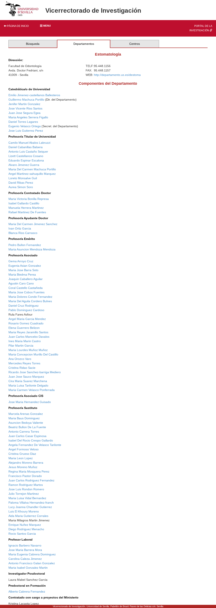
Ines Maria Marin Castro (24, 341)
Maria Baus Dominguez (24, 418)
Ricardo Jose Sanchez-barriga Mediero (34, 372)
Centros (134, 43)
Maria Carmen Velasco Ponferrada (31, 390)
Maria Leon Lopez (20, 458)
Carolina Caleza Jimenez (25, 558)
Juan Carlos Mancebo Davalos (28, 336)
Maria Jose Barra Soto (23, 270)
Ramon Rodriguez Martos (25, 484)
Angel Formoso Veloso (23, 449)
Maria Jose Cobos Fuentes (26, 292)
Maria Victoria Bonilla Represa (28, 199)
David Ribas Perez (20, 182)
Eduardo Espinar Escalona (26, 160)
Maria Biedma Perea (22, 274)
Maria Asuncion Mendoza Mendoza (31, 249)
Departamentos (83, 43)
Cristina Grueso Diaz (22, 453)
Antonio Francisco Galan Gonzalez (31, 563)
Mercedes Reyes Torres (24, 363)
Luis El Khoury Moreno (23, 511)
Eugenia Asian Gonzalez (24, 265)
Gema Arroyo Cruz (20, 261)
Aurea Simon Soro (20, 187)
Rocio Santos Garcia (22, 533)
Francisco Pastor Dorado (25, 476)
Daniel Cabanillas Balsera (25, 147)
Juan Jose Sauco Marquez (26, 376)
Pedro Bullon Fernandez (24, 245)
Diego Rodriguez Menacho (26, 529)
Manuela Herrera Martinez (26, 207)
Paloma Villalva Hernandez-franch (31, 502)
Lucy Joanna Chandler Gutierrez (30, 507)
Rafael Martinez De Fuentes (27, 212)
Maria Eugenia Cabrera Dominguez (32, 554)
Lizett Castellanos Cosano (25, 156)
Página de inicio (17, 26)
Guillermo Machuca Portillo (26, 99)
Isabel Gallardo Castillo (23, 203)
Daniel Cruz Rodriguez (23, 305)
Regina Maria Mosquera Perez (28, 471)
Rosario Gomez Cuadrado (25, 323)
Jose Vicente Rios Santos (25, 108)
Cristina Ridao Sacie (21, 367)
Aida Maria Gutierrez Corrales (28, 516)
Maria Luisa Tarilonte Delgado (28, 385)
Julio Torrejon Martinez (23, 493)
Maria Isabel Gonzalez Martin (28, 567)
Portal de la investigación (200, 28)
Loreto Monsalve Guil (22, 178)
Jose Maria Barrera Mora (25, 550)
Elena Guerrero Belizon (24, 327)
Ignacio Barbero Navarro (24, 545)
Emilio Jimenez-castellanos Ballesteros (34, 95)
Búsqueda (32, 43)
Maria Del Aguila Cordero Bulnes (30, 301)
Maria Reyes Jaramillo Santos (28, 332)
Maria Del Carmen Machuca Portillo (32, 169)
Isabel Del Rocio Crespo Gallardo (30, 440)
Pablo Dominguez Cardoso (26, 310)
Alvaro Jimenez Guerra (23, 165)
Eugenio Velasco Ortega (24, 126)
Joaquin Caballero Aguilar (25, 279)
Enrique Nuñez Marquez (24, 524)
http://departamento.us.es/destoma (117, 75)
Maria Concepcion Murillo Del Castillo (33, 354)
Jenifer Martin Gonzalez (24, 104)
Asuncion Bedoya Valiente (25, 422)
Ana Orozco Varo (19, 359)
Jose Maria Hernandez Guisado (29, 402)
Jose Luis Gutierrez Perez (25, 130)
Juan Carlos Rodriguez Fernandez (31, 480)
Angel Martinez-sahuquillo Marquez (32, 173)
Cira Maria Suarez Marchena (27, 381)
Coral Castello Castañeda (25, 288)
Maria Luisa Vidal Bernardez (27, 498)
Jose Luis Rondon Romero (26, 489)
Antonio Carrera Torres (23, 431)
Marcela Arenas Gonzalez (25, 413)
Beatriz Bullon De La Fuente (27, 427)
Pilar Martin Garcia (20, 345)
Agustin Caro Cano (21, 283)
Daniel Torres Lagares (23, 121)
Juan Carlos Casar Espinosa (27, 436)
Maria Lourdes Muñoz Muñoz (28, 350)
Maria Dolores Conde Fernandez (30, 296)
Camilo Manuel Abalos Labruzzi (29, 142)
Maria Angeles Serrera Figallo (28, 117)
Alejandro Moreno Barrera (25, 462)
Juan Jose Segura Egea (24, 113)
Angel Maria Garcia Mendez (27, 319)
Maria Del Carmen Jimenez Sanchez (32, 224)
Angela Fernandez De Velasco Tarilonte (34, 445)
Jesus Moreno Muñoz (22, 467)
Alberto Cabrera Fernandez (26, 591)
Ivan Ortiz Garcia (19, 228)
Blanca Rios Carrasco (22, 233)
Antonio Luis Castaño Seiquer (28, 151)
